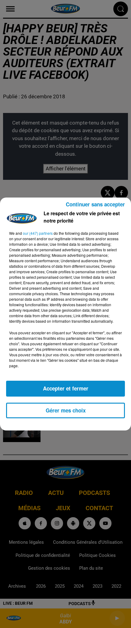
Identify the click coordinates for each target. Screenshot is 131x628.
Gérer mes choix (66, 410)
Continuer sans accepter (95, 204)
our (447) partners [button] (38, 233)
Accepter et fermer (65, 388)
